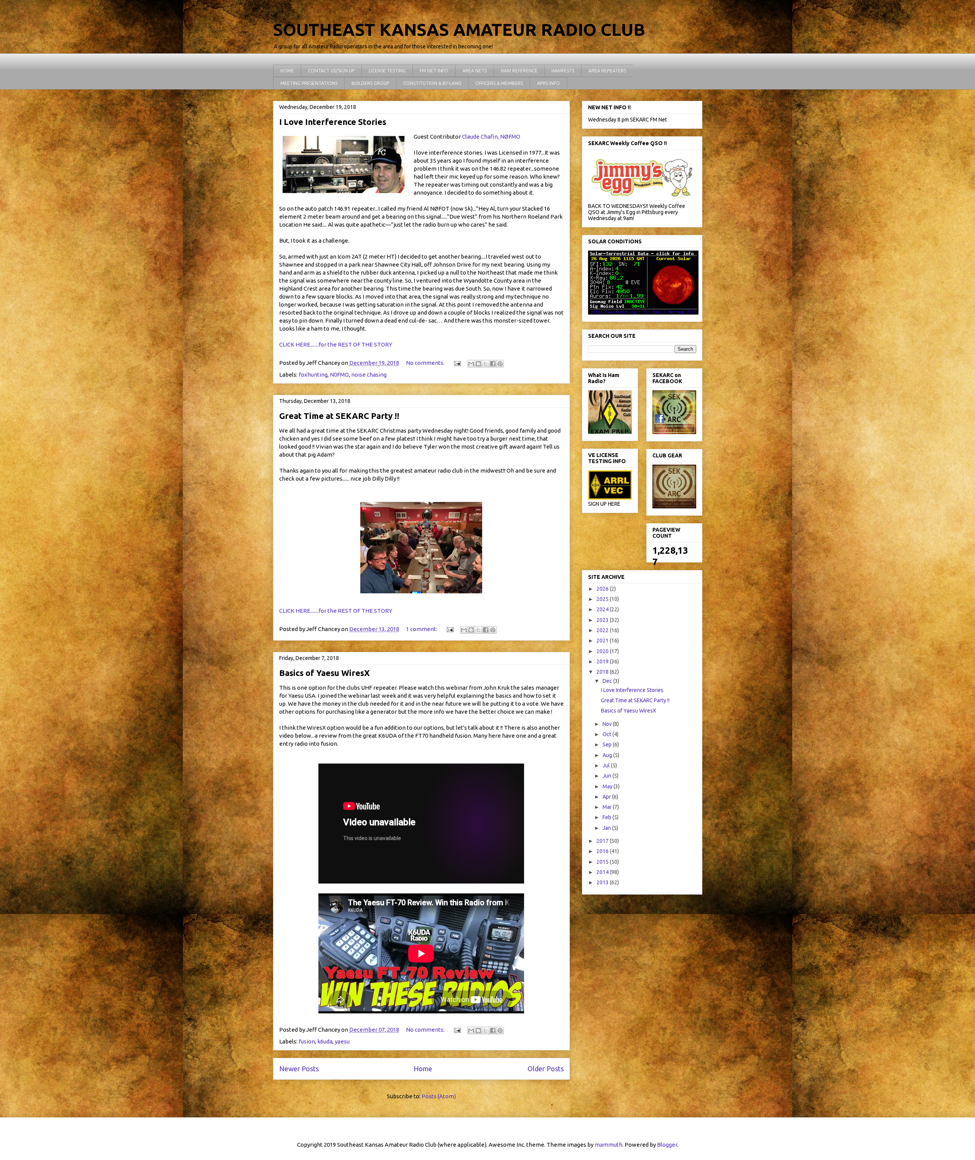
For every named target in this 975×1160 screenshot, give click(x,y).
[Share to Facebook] (493, 363)
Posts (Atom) (439, 1096)
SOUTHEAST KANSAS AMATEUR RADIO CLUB (459, 29)
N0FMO (339, 374)
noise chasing (369, 374)
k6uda (324, 1041)
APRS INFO (548, 83)
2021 (603, 641)
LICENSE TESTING (387, 70)
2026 (603, 589)
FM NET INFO (434, 70)
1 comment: (422, 629)
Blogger (667, 1144)
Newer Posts (299, 1068)
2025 (603, 599)
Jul (607, 765)
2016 (603, 851)
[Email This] (471, 363)
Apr (607, 797)
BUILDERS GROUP (370, 83)
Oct (607, 734)
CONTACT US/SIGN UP (331, 70)
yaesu (342, 1041)
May (608, 786)
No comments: (426, 363)
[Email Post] (456, 363)
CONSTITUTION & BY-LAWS (432, 83)
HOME (287, 70)
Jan (607, 828)
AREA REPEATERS (607, 70)
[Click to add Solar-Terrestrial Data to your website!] (643, 313)
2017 (603, 841)
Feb (607, 817)
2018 (603, 672)
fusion (307, 1041)
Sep (608, 744)
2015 (603, 862)
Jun (607, 776)
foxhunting (313, 374)
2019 (603, 661)
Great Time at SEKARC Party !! (339, 415)
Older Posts (545, 1068)
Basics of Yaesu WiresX (324, 672)
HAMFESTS (562, 70)
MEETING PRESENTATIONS (308, 83)
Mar (608, 807)
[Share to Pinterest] (500, 363)
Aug (608, 755)
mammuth (608, 1144)
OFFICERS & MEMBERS (499, 83)
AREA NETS (474, 70)
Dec (608, 681)
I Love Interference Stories (332, 121)
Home (423, 1068)
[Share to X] (485, 363)
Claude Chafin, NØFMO (491, 136)
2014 (603, 872)
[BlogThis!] (478, 363)
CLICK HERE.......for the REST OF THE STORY (335, 344)
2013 (603, 882)
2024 (603, 609)
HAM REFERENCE (519, 70)
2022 (603, 630)
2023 (603, 620)
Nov (608, 724)
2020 (603, 651)
